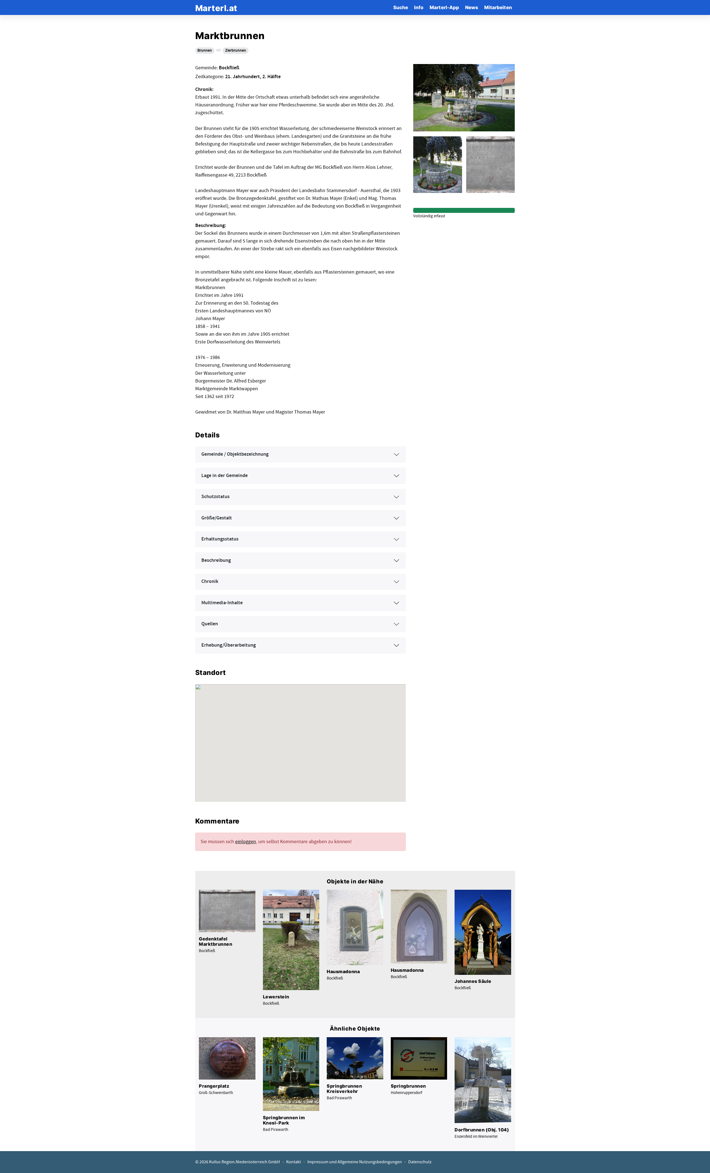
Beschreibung (216, 560)
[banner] (216, 7)
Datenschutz (420, 1162)
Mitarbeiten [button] (498, 7)
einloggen (245, 841)
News (471, 7)
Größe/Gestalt (216, 518)
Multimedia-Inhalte (222, 603)
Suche (400, 7)
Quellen (209, 624)
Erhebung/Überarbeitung (228, 645)
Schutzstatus (215, 496)
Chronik (209, 581)
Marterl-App (444, 7)
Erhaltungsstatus (220, 539)
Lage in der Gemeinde (224, 475)
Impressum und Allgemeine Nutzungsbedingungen (354, 1162)
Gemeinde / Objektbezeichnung (234, 454)
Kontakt (293, 1162)
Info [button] (419, 7)
